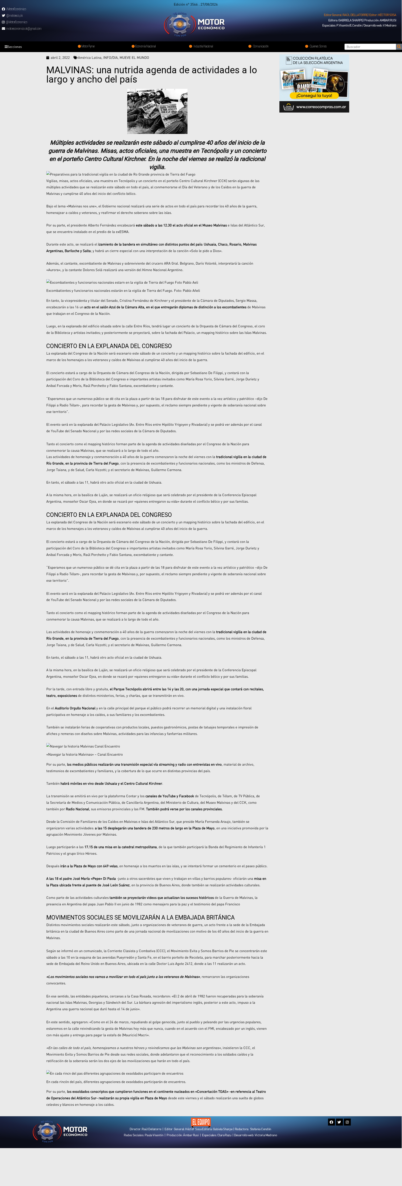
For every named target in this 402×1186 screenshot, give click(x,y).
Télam (227, 796)
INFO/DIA (110, 57)
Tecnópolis (208, 796)
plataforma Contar (122, 796)
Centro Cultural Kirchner (143, 783)
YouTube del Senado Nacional (73, 431)
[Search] (399, 47)
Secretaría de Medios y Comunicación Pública (85, 802)
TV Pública (246, 796)
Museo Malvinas (218, 802)
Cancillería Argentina (142, 802)
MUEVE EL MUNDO (134, 57)
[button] (360, 15)
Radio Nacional (77, 809)
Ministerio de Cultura (182, 802)
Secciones (14, 47)
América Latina (89, 57)
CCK (242, 802)
